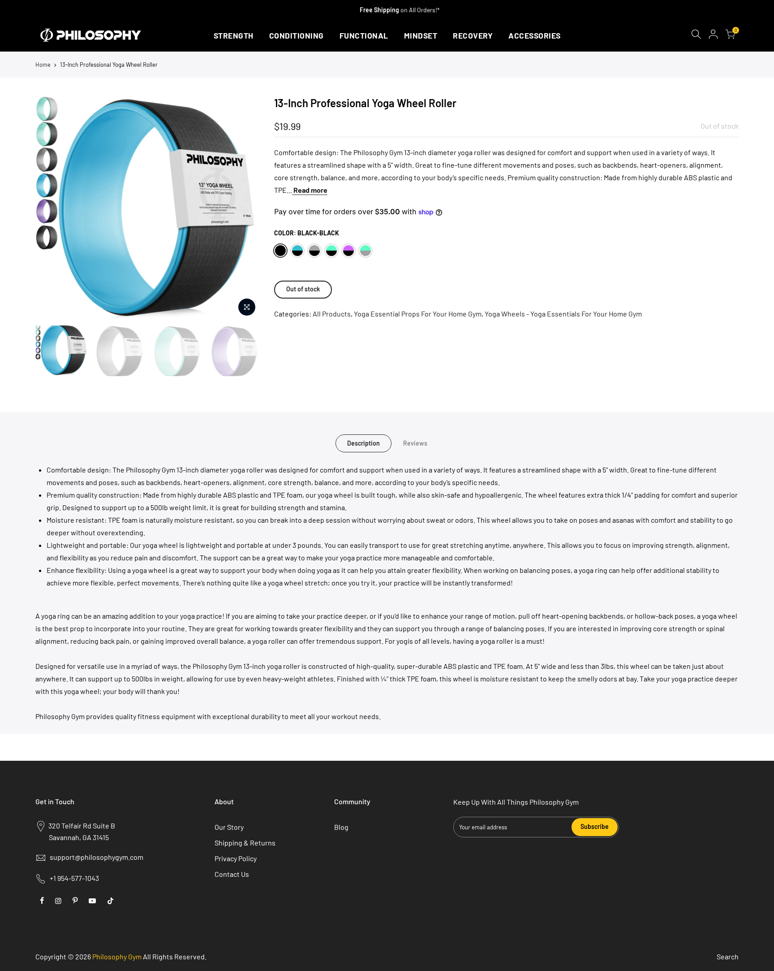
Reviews (415, 443)
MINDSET (421, 35)
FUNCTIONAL (364, 35)
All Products (332, 313)
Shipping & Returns (245, 842)
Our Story (229, 827)
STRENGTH (234, 35)
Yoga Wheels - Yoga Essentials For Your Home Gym (563, 313)
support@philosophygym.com (96, 857)
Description (363, 443)
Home (43, 64)
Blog (341, 827)
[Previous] (51, 208)
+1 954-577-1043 (74, 878)
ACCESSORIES (534, 35)
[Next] (245, 208)
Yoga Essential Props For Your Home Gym (418, 313)
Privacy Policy (236, 858)
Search (728, 956)
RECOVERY (473, 35)
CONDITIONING (296, 35)
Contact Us (232, 874)
